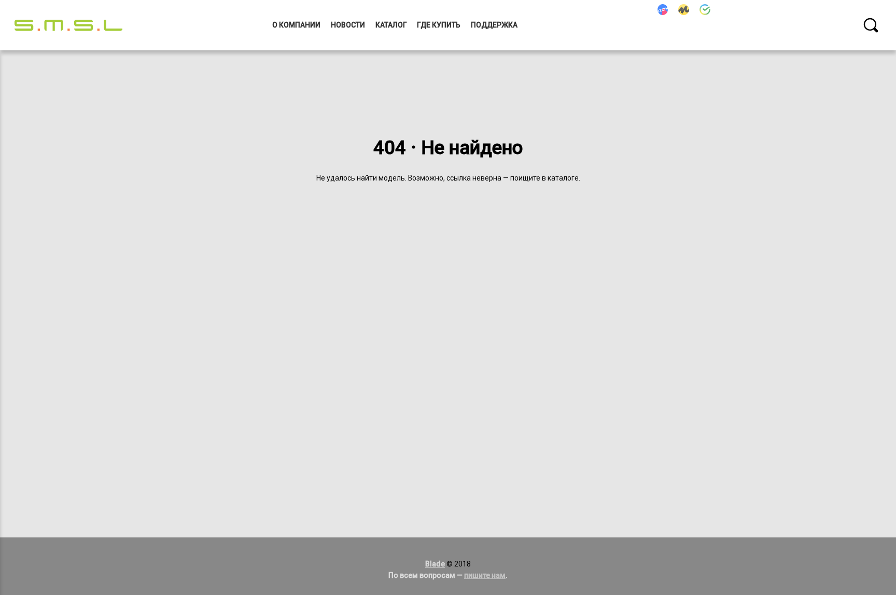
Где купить (438, 25)
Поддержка (494, 25)
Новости (348, 25)
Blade (435, 564)
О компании (296, 25)
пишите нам (485, 575)
